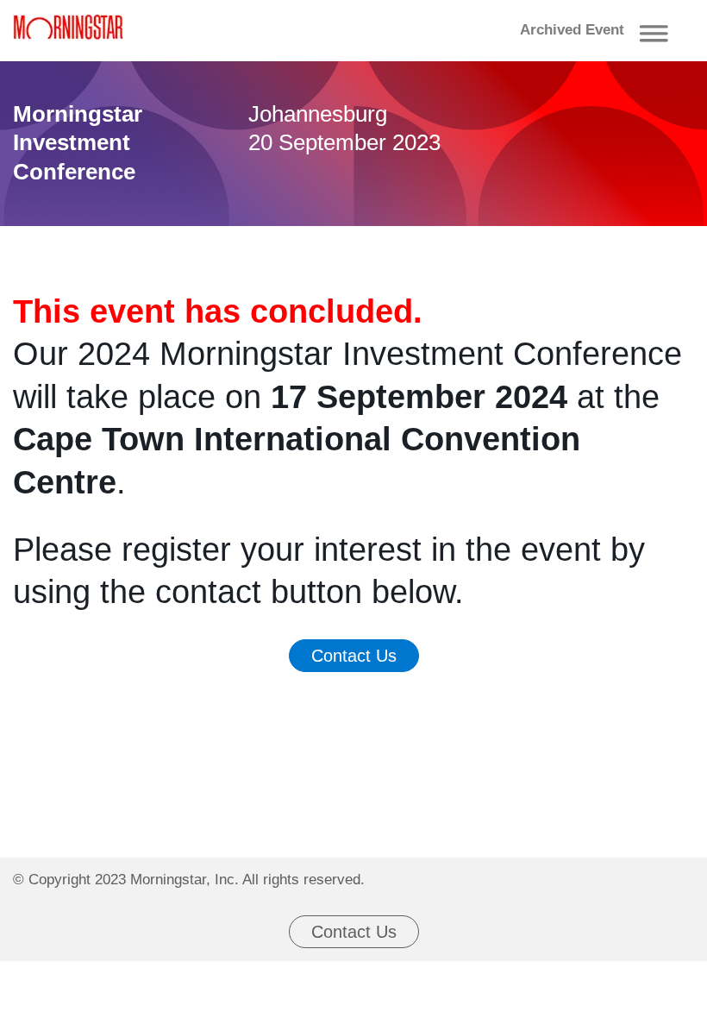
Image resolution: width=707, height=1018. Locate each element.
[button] (598, 30)
